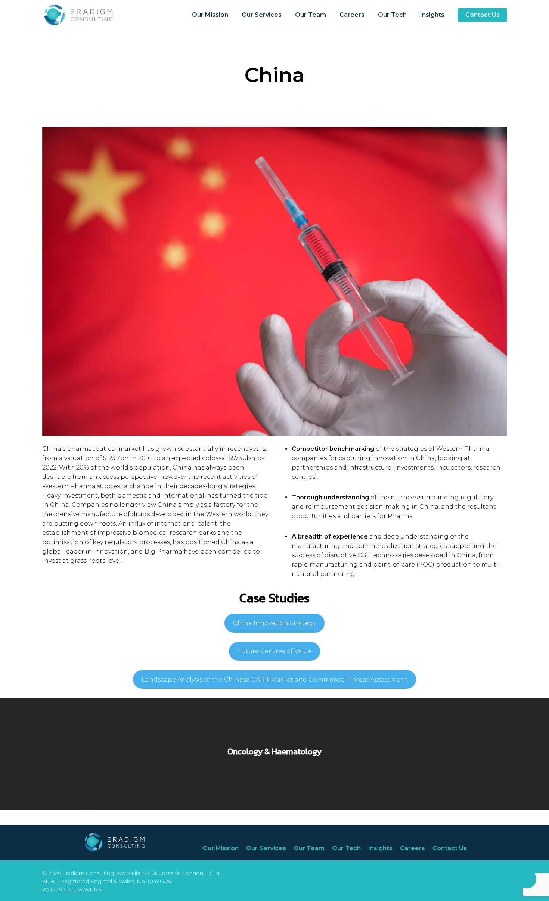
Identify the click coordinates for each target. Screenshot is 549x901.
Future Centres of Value (274, 651)
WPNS (93, 889)
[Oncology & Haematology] (274, 754)
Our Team (309, 848)
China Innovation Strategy (274, 623)
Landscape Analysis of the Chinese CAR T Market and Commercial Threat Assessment (274, 679)
